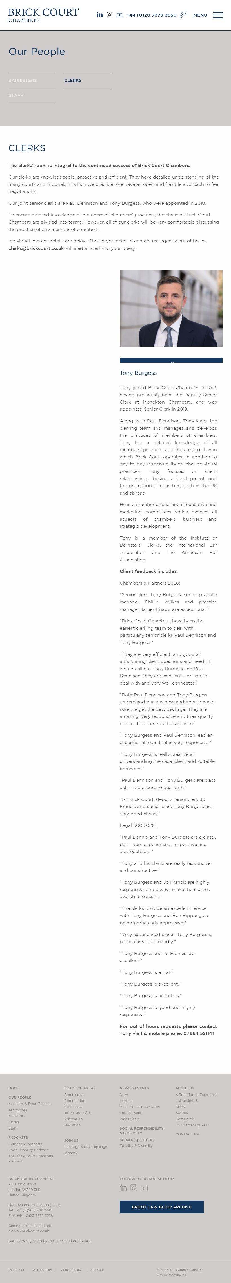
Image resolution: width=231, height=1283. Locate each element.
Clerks (13, 1122)
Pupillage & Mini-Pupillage (85, 1147)
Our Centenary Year (192, 1125)
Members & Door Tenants (29, 1104)
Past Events (129, 1119)
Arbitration (73, 1119)
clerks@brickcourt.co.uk (36, 248)
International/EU (78, 1113)
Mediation (72, 1125)
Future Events (131, 1113)
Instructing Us (187, 1100)
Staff (12, 1128)
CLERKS (73, 80)
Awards (182, 1113)
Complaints (185, 1119)
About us (185, 1088)
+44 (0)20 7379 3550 (151, 14)
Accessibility (42, 1269)
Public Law (73, 1107)
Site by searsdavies (171, 1275)
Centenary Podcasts (25, 1144)
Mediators (16, 1116)
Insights (126, 1100)
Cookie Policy (71, 1269)
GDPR (180, 1107)
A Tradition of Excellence (196, 1095)
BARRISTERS (22, 80)
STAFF (15, 95)
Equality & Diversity (136, 1146)
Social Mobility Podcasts (29, 1150)
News (124, 1095)
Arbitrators (17, 1110)
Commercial (74, 1095)
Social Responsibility (137, 1140)
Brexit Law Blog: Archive (162, 1207)
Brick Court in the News (140, 1107)
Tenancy (71, 1153)
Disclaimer (16, 1269)
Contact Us (187, 1134)
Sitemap (96, 1269)
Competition (74, 1100)
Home (13, 1088)
